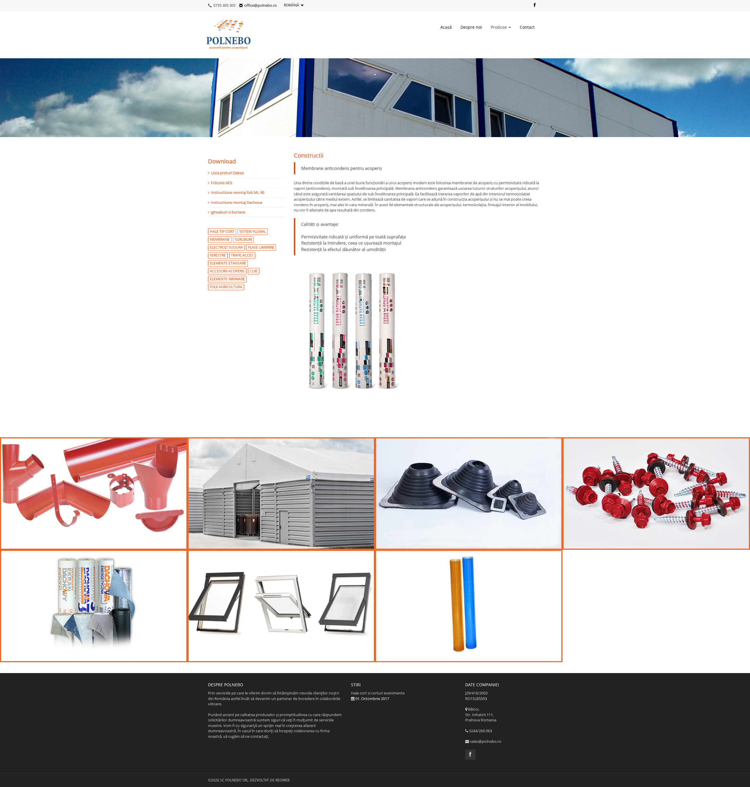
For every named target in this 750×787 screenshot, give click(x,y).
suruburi (243, 239)
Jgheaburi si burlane (228, 212)
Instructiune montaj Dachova (236, 202)
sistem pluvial (252, 231)
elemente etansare (228, 263)
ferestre (218, 255)
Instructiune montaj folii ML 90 (237, 192)
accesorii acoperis (227, 271)
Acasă (446, 27)
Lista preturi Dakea (227, 172)
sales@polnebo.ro (485, 741)
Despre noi (471, 27)
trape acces (242, 255)
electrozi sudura (226, 247)
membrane (220, 239)
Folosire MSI (221, 182)
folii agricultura (226, 286)
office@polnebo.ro (260, 5)
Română (291, 5)
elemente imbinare (227, 278)
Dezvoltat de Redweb (270, 780)
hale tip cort (222, 231)
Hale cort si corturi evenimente (378, 695)
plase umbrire (261, 247)
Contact (527, 27)
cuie (254, 271)
